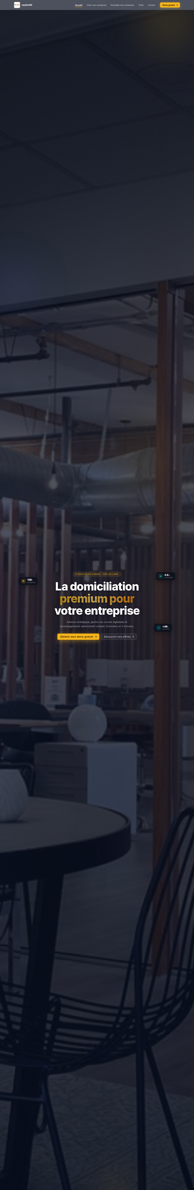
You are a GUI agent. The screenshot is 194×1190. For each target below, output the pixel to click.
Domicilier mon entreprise (122, 5)
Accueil (78, 5)
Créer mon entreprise (96, 5)
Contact (151, 5)
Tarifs (141, 5)
